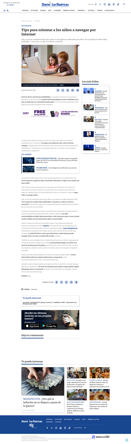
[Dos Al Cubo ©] (101, 438)
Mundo (99, 10)
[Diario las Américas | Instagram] (105, 4)
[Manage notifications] (126, 440)
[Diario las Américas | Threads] (114, 4)
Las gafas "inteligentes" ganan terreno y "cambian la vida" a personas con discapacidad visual (49, 303)
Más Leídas (68, 419)
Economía (57, 10)
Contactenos (78, 427)
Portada (25, 10)
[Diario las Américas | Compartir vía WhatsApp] (68, 90)
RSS (85, 427)
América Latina (69, 10)
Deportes (81, 10)
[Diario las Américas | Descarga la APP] (33, 325)
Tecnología (37, 21)
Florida (43, 10)
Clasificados (109, 10)
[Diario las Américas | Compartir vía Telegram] (77, 90)
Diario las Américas (26, 21)
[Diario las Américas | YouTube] (109, 4)
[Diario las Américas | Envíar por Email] (72, 90)
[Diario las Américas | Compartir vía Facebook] (58, 90)
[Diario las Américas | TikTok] (118, 4)
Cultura (91, 10)
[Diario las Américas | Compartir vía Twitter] (63, 90)
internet (34, 289)
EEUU (50, 10)
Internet (46, 226)
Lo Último (34, 10)
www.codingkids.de (70, 228)
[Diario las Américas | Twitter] (100, 4)
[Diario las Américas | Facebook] (96, 4)
